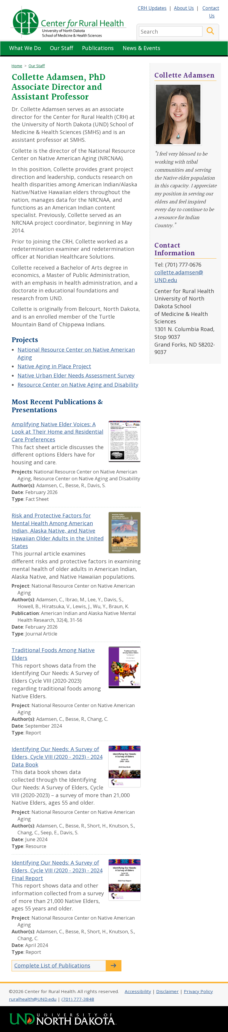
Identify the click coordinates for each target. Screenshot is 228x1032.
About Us (184, 8)
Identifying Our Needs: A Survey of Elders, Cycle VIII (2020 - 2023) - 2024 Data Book (57, 756)
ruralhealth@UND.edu (32, 999)
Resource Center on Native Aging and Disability (78, 384)
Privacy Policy (198, 991)
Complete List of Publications (52, 965)
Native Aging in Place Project (54, 366)
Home (17, 65)
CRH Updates (152, 8)
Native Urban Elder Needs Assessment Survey (76, 375)
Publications (98, 47)
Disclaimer (167, 991)
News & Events (141, 47)
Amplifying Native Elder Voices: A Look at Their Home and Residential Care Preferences (57, 432)
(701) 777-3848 (77, 999)
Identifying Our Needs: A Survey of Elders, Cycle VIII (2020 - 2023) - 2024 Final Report (57, 870)
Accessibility (138, 991)
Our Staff (61, 47)
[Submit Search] (210, 31)
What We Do (25, 47)
